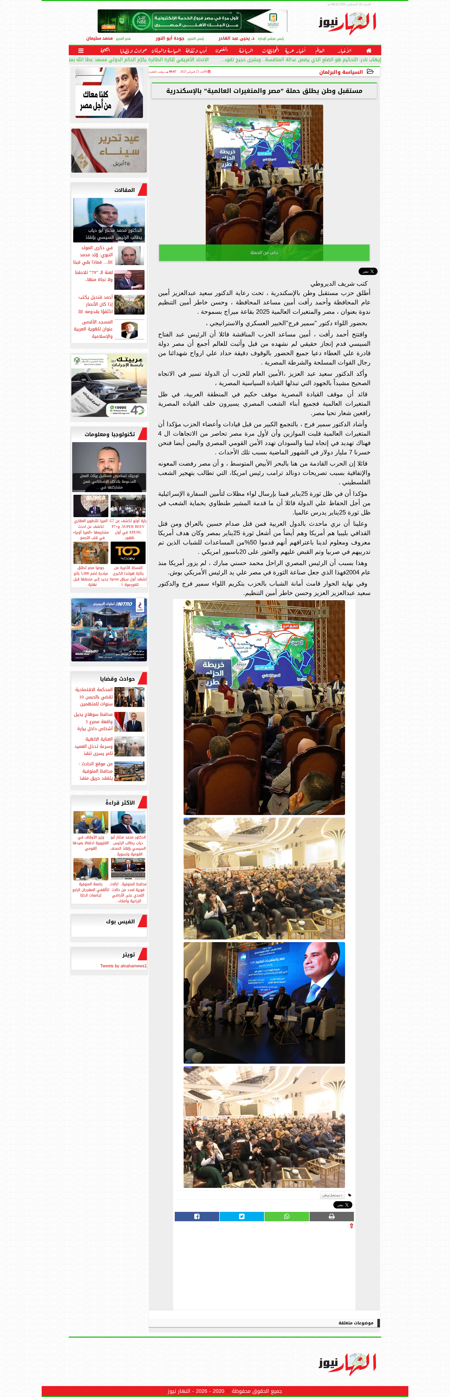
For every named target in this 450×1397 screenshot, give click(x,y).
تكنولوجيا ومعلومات (110, 434)
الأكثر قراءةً (120, 802)
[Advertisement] (315, 1268)
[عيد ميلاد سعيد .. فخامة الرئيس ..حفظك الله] (109, 94)
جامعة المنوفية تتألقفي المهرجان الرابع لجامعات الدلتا (90, 889)
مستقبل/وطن (331, 1195)
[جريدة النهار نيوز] (109, 387)
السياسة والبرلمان (341, 72)
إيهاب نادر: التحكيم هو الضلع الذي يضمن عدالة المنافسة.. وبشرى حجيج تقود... (301, 60)
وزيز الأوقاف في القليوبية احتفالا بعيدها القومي (91, 842)
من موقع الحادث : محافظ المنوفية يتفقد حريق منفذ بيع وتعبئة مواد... (112, 771)
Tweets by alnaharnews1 (123, 966)
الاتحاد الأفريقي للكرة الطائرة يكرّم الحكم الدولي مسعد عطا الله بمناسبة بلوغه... (126, 60)
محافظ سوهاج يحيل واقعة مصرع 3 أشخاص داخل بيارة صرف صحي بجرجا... (110, 721)
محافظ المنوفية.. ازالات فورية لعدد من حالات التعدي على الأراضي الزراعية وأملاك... (128, 892)
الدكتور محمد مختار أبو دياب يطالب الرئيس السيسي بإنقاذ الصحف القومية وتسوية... (128, 845)
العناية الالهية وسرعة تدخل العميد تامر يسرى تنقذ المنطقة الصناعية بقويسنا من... (110, 746)
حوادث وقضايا (117, 679)
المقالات (124, 190)
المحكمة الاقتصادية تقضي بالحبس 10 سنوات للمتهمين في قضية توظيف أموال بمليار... (110, 696)
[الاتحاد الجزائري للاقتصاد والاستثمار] (109, 152)
